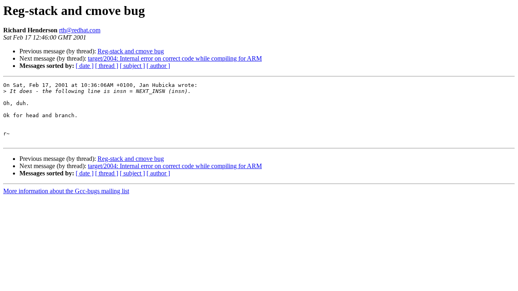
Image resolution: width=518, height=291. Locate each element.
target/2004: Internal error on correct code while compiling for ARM (175, 58)
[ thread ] (106, 65)
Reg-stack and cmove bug (131, 51)
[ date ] (84, 65)
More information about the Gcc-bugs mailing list (66, 191)
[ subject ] (132, 65)
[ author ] (158, 65)
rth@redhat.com (79, 30)
